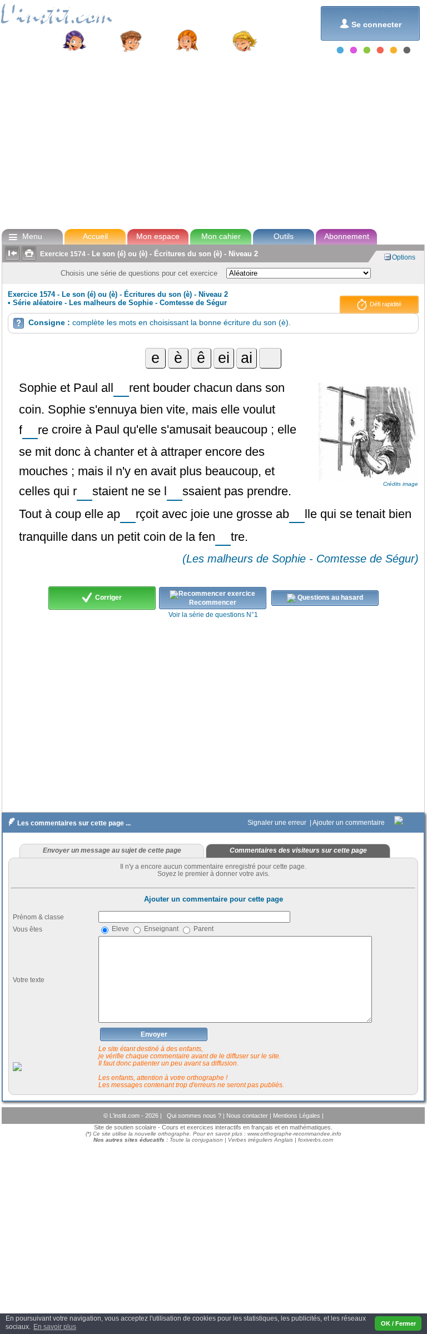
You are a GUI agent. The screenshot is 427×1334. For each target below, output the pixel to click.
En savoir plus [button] (54, 1327)
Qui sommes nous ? (195, 1115)
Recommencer (212, 602)
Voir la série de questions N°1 (213, 614)
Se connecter (370, 23)
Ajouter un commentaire (349, 823)
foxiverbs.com (315, 1140)
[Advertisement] (212, 141)
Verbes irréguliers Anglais (260, 1140)
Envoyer (154, 1034)
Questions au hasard (329, 598)
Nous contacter (248, 1115)
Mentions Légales (297, 1115)
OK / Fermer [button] (398, 1323)
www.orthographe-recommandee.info (294, 1134)
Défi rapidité (384, 304)
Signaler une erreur (277, 823)
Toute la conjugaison (196, 1140)
